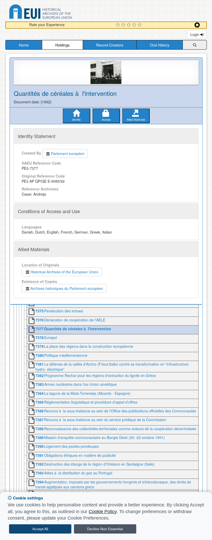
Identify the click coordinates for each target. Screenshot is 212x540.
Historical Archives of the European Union (65, 271)
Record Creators (109, 45)
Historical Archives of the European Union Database (55, 12)
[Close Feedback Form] (197, 25)
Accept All (40, 529)
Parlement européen (68, 153)
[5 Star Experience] (140, 25)
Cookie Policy (103, 511)
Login (195, 34)
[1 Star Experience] (118, 25)
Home (24, 45)
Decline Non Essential (105, 529)
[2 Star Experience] (124, 25)
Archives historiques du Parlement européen (67, 288)
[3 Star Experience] (129, 25)
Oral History (159, 45)
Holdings (62, 45)
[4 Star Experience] (135, 25)
